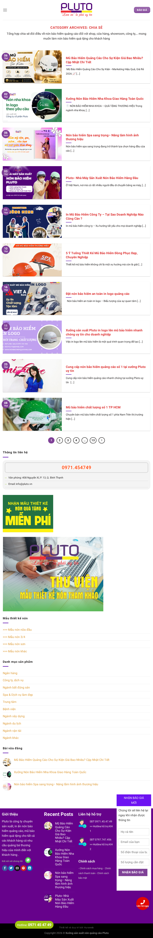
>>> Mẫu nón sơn (14, 644)
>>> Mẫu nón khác (15, 651)
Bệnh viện (9, 709)
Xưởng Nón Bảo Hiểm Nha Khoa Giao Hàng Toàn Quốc (50, 772)
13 (93, 440)
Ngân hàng (10, 673)
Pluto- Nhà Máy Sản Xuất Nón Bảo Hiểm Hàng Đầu (64, 901)
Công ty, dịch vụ (13, 680)
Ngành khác (11, 738)
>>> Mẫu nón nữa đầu (17, 629)
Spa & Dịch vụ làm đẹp (18, 695)
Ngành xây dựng (14, 716)
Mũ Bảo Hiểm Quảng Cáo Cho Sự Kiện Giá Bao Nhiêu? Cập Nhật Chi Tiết (61, 760)
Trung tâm (9, 702)
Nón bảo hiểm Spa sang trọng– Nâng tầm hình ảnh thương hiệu (56, 784)
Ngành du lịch (12, 723)
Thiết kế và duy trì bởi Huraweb (76, 927)
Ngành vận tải (12, 730)
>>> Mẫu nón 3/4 (14, 637)
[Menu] (5, 10)
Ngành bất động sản (16, 687)
